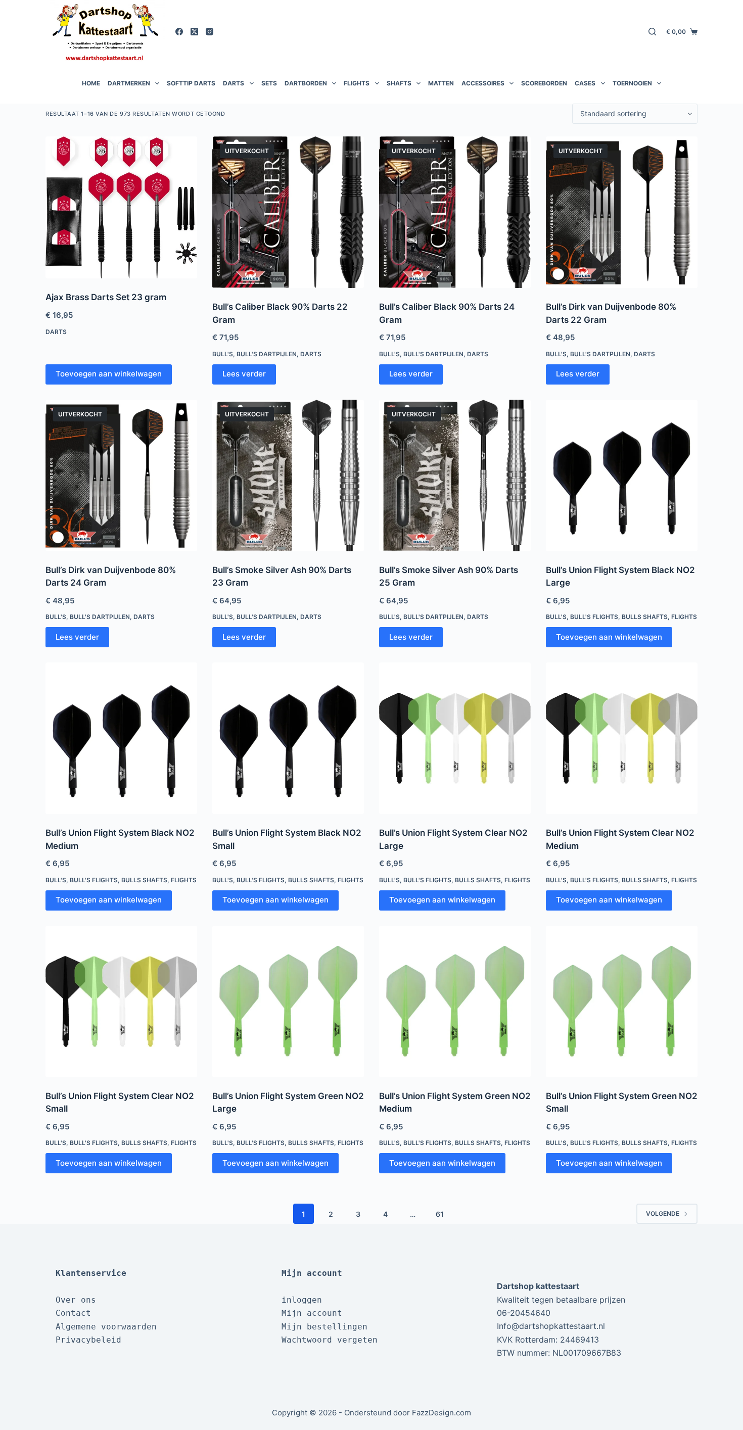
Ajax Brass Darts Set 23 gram (105, 297)
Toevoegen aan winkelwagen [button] (109, 373)
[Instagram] (209, 31)
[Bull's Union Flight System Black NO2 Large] (622, 475)
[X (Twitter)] (194, 31)
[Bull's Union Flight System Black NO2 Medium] (121, 738)
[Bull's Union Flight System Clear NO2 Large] (455, 738)
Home (91, 83)
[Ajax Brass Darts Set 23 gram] (121, 207)
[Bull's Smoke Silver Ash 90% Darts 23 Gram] (288, 475)
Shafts (399, 83)
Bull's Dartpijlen (267, 354)
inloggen (302, 1300)
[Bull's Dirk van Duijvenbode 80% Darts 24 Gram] (121, 475)
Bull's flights (594, 617)
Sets (269, 83)
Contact (73, 1313)
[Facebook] (179, 31)
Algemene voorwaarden (106, 1326)
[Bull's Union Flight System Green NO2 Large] (288, 1001)
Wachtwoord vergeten (330, 1340)
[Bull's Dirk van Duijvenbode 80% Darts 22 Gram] (622, 212)
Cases (585, 83)
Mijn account (312, 1313)
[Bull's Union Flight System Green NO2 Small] (622, 1001)
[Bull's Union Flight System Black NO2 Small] (288, 738)
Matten (441, 83)
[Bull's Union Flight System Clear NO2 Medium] (622, 738)
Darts (233, 83)
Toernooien (632, 83)
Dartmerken (129, 83)
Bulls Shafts (645, 617)
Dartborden (306, 83)
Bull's (222, 354)
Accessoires (482, 83)
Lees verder (244, 373)
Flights (356, 83)
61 (440, 1214)
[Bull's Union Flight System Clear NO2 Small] (121, 1001)
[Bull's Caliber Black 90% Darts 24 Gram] (455, 212)
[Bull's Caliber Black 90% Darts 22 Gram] (288, 212)
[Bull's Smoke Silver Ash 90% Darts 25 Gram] (455, 475)
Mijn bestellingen (324, 1326)
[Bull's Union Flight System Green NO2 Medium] (455, 1001)
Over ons (76, 1300)
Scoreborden (544, 83)
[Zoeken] (652, 31)
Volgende (662, 1213)
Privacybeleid (88, 1340)
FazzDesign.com (441, 1412)
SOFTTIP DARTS (191, 83)
